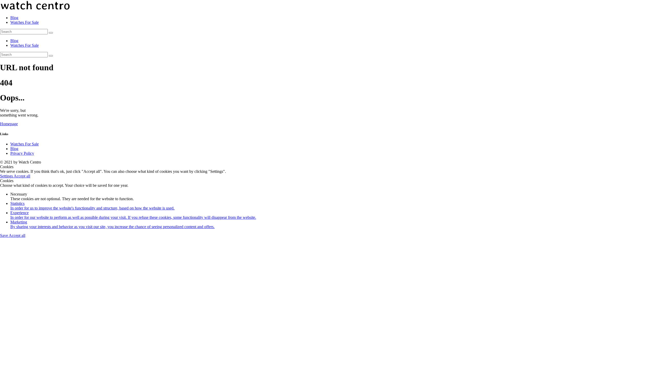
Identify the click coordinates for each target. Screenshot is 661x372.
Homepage (9, 124)
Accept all (22, 176)
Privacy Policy (22, 153)
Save (4, 235)
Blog (14, 148)
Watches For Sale (24, 144)
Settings (7, 176)
